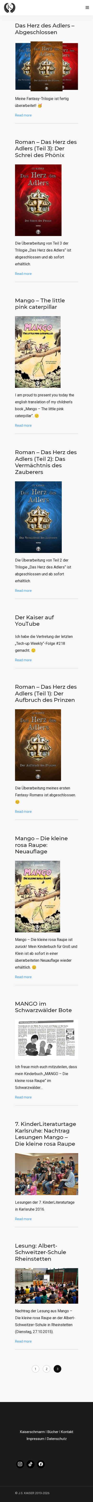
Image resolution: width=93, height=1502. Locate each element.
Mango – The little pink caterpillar (40, 303)
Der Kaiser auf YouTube (34, 620)
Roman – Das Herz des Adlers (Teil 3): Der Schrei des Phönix (46, 148)
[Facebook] (41, 1464)
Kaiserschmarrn (32, 1432)
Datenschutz (57, 1439)
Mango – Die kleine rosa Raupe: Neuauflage (41, 845)
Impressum (35, 1439)
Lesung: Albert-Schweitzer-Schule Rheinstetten (40, 1252)
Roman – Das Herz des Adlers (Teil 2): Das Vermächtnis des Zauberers (46, 462)
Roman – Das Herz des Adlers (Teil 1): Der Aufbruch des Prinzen (46, 693)
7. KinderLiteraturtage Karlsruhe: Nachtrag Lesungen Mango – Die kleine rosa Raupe (45, 1134)
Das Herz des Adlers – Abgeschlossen (44, 29)
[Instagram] (20, 1464)
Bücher (52, 1432)
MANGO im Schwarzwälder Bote (43, 1007)
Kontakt (67, 1432)
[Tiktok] (30, 1464)
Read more (23, 115)
